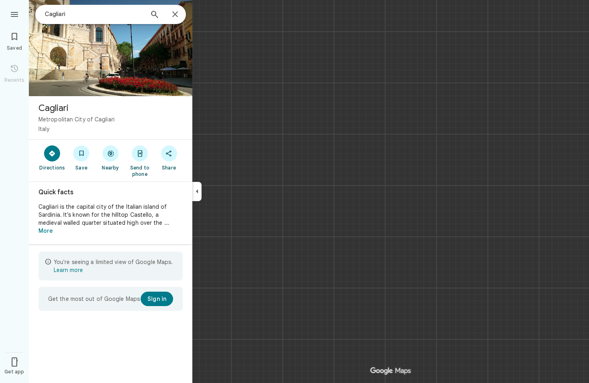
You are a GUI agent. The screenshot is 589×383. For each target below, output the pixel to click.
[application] (294, 191)
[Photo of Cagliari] (110, 48)
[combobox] (94, 14)
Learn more (68, 270)
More (45, 230)
